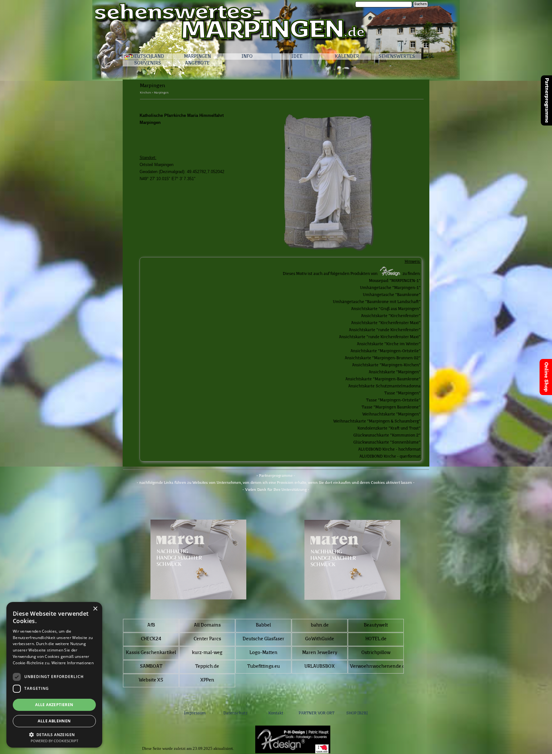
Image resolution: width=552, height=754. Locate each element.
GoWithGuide (319, 639)
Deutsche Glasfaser (263, 639)
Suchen (420, 4)
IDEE (297, 56)
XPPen (207, 680)
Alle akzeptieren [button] (54, 704)
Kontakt (275, 713)
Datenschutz (235, 713)
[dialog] (54, 675)
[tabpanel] (282, 104)
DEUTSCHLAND (147, 56)
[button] (54, 734)
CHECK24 (151, 639)
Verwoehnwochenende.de (379, 666)
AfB (151, 625)
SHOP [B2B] (357, 713)
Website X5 (151, 680)
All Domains (207, 625)
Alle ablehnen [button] (54, 721)
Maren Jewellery (319, 653)
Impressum (195, 713)
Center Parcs (207, 639)
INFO (247, 56)
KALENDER (347, 56)
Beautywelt (376, 625)
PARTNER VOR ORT (316, 713)
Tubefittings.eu (263, 666)
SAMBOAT (151, 666)
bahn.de (320, 625)
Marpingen (161, 92)
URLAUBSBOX (319, 666)
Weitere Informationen (72, 663)
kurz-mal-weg (207, 653)
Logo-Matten (263, 653)
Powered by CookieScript (54, 740)
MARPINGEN (197, 56)
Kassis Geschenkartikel (151, 653)
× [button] (95, 608)
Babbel (263, 625)
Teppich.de (207, 666)
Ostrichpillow (375, 653)
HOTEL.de (376, 639)
